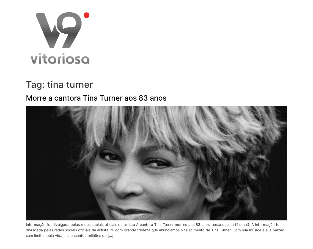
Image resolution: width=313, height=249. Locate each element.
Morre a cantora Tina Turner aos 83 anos (96, 98)
